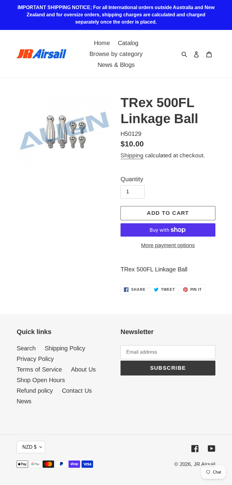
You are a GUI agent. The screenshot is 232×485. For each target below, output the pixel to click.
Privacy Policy (35, 359)
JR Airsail (204, 464)
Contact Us (77, 390)
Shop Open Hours (41, 380)
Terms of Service (39, 369)
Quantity (132, 179)
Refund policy (35, 390)
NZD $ (29, 447)
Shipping (132, 155)
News (24, 401)
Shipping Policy (65, 348)
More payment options (168, 245)
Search (26, 348)
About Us (83, 369)
